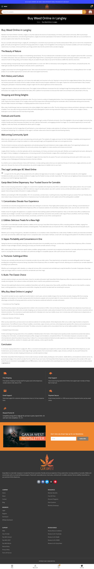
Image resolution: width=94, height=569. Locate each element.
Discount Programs (53, 499)
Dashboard (5, 517)
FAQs (3, 531)
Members (5, 507)
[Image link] (90, 12)
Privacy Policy (6, 549)
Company (5, 490)
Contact (4, 499)
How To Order (6, 534)
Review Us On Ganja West (55, 543)
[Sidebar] (2, 173)
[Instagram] (51, 482)
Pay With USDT (6, 540)
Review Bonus (52, 527)
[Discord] (39, 482)
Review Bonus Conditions (55, 531)
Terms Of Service (6, 553)
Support (5, 527)
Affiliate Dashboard (7, 520)
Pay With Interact (7, 537)
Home (38, 22)
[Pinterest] (55, 482)
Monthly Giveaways (53, 505)
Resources (51, 490)
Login (3, 510)
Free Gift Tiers (52, 496)
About (3, 496)
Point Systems (52, 502)
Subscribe (82, 439)
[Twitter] (47, 482)
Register (4, 513)
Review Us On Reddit (53, 537)
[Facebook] (43, 482)
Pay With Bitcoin (6, 543)
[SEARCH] (84, 12)
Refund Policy (6, 546)
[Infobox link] (69, 377)
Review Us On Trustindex (54, 534)
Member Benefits (52, 493)
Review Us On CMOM (54, 540)
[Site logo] (47, 6)
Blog (3, 502)
